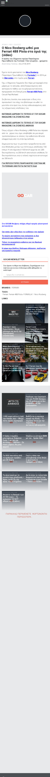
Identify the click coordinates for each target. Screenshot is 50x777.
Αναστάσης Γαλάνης (10, 64)
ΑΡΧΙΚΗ (5, 45)
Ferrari (5, 294)
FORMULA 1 (28, 294)
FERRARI (15, 288)
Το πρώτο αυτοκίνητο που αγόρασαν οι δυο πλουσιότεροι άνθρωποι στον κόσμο (20, 237)
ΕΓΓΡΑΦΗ (25, 282)
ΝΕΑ (10, 45)
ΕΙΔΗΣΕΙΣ (17, 45)
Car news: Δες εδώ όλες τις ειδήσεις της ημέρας (23, 232)
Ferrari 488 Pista (16, 294)
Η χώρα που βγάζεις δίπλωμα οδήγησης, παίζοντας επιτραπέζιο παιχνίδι (24, 249)
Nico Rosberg (40, 294)
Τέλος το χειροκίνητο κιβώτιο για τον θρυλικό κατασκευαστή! (22, 243)
